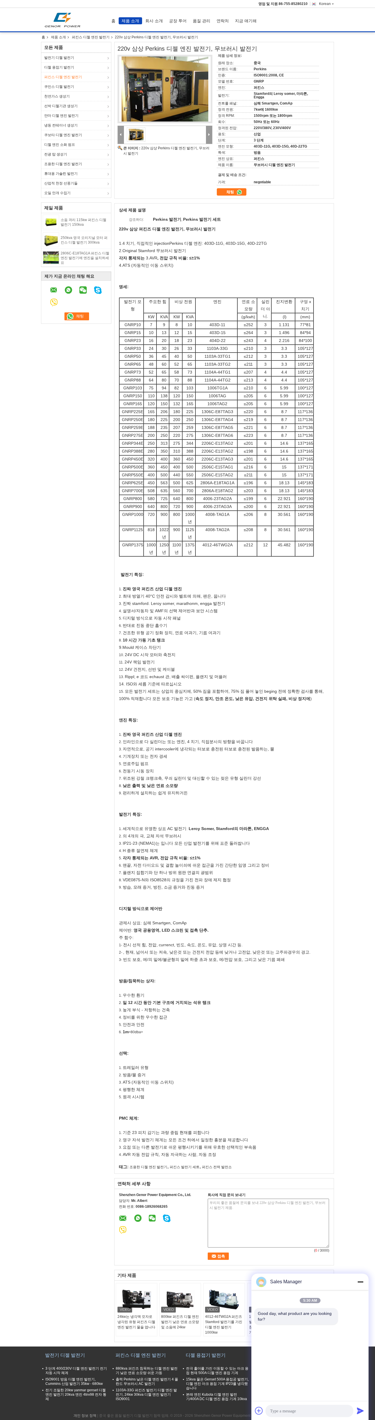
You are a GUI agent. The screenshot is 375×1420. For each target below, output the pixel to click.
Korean (325, 4)
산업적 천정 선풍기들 (61, 183)
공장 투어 (178, 20)
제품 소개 (130, 20)
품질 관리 (201, 20)
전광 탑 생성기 (55, 154)
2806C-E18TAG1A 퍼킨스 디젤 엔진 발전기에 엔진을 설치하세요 (85, 258)
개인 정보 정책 (85, 1416)
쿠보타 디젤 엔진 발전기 (63, 135)
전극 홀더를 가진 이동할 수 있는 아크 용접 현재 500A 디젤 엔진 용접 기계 (217, 1370)
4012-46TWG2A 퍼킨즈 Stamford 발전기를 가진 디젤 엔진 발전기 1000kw (223, 1325)
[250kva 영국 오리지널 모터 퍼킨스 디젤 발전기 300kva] (51, 239)
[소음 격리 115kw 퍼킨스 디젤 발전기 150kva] (51, 222)
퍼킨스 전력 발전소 (217, 1167)
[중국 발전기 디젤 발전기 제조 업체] (64, 19)
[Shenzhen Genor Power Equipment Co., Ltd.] (121, 134)
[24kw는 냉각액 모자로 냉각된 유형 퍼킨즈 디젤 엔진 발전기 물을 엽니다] (136, 1299)
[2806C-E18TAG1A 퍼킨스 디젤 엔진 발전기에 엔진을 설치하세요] (51, 257)
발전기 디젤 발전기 (59, 58)
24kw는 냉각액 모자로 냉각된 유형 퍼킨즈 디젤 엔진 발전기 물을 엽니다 (136, 1322)
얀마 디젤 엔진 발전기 (61, 116)
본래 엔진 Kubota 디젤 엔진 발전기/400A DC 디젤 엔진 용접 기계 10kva (216, 1396)
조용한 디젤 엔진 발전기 (63, 164)
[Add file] (259, 1410)
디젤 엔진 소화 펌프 (59, 145)
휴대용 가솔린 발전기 (61, 174)
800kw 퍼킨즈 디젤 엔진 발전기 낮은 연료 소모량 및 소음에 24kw (180, 1322)
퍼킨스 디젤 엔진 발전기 (91, 37)
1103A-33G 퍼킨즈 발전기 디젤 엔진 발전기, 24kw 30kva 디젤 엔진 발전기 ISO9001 (146, 1394)
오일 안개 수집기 (57, 193)
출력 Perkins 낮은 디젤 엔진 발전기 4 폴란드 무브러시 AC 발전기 (147, 1381)
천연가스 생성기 (57, 96)
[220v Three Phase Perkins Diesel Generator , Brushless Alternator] (165, 89)
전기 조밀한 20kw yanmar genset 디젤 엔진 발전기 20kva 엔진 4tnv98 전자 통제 (75, 1394)
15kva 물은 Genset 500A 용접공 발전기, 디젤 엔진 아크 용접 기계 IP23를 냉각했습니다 (217, 1383)
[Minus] (360, 1281)
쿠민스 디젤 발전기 (59, 87)
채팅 (230, 192)
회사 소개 (154, 20)
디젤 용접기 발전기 (59, 67)
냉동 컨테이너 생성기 (61, 125)
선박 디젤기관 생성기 (61, 106)
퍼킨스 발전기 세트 (185, 1167)
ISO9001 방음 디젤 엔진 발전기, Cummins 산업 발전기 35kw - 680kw (74, 1381)
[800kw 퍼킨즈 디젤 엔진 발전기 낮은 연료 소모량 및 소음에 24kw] (180, 1299)
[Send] (360, 1410)
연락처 (223, 20)
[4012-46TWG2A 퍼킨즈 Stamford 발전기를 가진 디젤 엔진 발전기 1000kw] (224, 1299)
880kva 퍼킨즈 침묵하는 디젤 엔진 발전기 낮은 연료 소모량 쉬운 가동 (147, 1370)
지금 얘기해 (246, 21)
